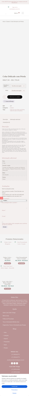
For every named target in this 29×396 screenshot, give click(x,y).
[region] (14, 385)
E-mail (4, 216)
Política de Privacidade (8, 318)
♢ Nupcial (5, 338)
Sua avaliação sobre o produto (9, 202)
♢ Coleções (5, 335)
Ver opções (7, 263)
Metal (6, 90)
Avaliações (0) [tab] (6, 122)
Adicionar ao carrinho (15, 97)
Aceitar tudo (14, 386)
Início (4, 21)
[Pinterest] (17, 363)
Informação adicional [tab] (15, 119)
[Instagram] (14, 363)
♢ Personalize (6, 341)
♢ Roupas (5, 347)
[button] (23, 13)
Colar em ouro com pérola (16, 110)
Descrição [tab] (5, 119)
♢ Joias (4, 332)
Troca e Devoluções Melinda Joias (11, 322)
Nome (4, 210)
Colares (8, 21)
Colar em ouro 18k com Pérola (17, 109)
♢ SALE (5, 344)
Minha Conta (6, 315)
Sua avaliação (6, 198)
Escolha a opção (6, 86)
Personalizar (14, 389)
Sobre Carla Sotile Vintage (9, 312)
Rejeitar (14, 393)
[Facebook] (12, 363)
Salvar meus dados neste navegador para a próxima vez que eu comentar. (14, 224)
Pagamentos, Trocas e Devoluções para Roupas (14, 325)
